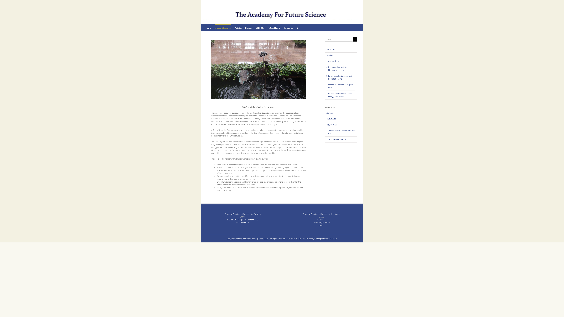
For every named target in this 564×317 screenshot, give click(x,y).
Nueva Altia (331, 119)
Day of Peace (332, 125)
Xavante (330, 113)
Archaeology (333, 61)
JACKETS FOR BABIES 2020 (338, 139)
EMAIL (242, 217)
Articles (330, 55)
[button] (297, 27)
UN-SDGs (331, 49)
